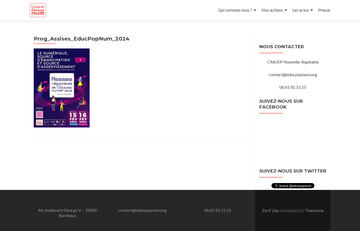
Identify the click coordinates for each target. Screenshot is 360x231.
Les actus (300, 9)
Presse (324, 9)
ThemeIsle (314, 210)
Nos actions (272, 9)
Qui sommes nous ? (235, 9)
